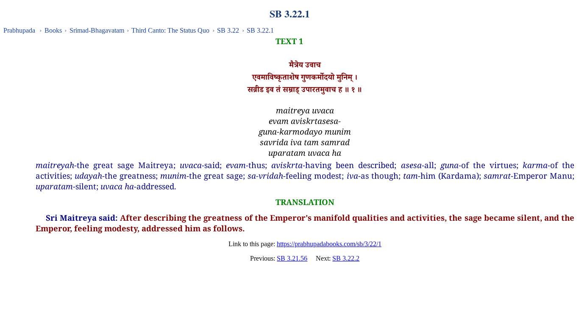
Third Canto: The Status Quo (170, 30)
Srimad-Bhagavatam (97, 30)
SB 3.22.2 (345, 258)
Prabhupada (19, 30)
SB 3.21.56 (292, 258)
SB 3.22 (228, 30)
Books (53, 30)
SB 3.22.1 (260, 30)
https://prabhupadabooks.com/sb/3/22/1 (329, 243)
